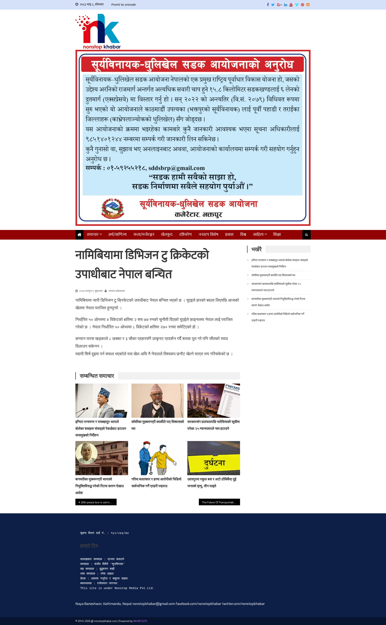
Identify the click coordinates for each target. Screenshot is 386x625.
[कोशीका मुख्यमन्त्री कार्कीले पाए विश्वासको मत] (157, 401)
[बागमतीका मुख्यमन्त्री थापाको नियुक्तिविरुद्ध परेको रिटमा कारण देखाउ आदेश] (101, 458)
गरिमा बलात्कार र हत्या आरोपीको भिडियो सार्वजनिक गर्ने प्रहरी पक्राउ (278, 317)
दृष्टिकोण (185, 234)
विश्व (243, 234)
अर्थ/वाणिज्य (117, 234)
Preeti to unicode (123, 4)
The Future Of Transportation (219, 502)
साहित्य (258, 234)
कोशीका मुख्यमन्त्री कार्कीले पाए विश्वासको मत (273, 275)
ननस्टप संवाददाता (116, 291)
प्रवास (229, 234)
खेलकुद (166, 234)
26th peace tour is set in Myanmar (99, 502)
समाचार (93, 234)
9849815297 (140, 621)
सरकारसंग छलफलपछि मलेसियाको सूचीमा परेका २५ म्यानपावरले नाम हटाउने (276, 287)
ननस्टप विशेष (208, 234)
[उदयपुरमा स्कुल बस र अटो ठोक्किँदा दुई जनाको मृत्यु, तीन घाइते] (213, 458)
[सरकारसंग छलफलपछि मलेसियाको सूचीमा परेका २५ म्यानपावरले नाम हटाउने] (213, 401)
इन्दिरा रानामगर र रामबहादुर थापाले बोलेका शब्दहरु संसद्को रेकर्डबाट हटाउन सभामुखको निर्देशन (100, 428)
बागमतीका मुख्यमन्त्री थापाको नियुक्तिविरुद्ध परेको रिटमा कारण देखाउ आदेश (99, 485)
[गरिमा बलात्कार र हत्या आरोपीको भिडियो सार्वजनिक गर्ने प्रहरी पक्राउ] (157, 458)
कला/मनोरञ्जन (143, 234)
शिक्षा (277, 234)
